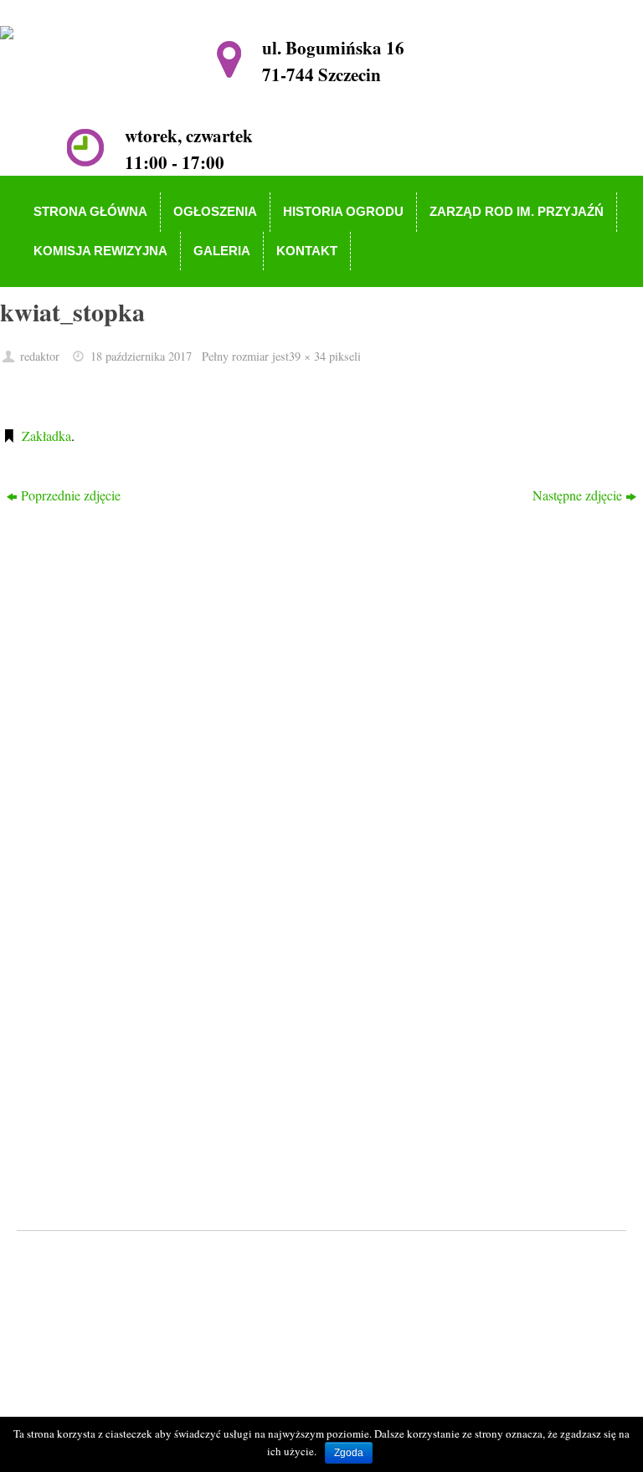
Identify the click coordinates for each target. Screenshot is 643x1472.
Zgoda (348, 1453)
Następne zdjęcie (577, 495)
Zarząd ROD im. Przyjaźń (127, 844)
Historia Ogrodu (101, 819)
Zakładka (46, 435)
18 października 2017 (141, 356)
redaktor (39, 356)
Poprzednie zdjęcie (71, 495)
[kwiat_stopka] (321, 395)
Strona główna (96, 771)
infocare (356, 1258)
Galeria (77, 891)
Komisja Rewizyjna (110, 868)
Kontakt (79, 916)
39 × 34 (307, 356)
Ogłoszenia (87, 795)
